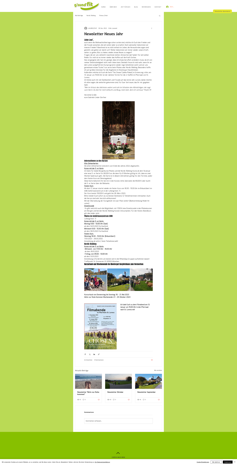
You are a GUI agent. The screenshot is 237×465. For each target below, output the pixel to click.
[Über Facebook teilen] (85, 354)
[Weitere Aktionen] (152, 28)
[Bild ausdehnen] (95, 279)
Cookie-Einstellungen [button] (203, 462)
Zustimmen (227, 462)
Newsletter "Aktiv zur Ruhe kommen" (88, 393)
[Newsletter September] (148, 381)
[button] (160, 15)
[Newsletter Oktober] (118, 381)
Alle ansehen (158, 370)
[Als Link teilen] (99, 354)
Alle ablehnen (216, 462)
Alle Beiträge (79, 15)
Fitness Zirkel (103, 15)
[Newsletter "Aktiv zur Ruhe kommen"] (88, 381)
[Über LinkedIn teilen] (94, 354)
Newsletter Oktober (115, 392)
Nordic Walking (91, 15)
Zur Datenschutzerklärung (102, 462)
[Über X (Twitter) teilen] (90, 354)
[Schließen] (235, 462)
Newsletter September (146, 392)
